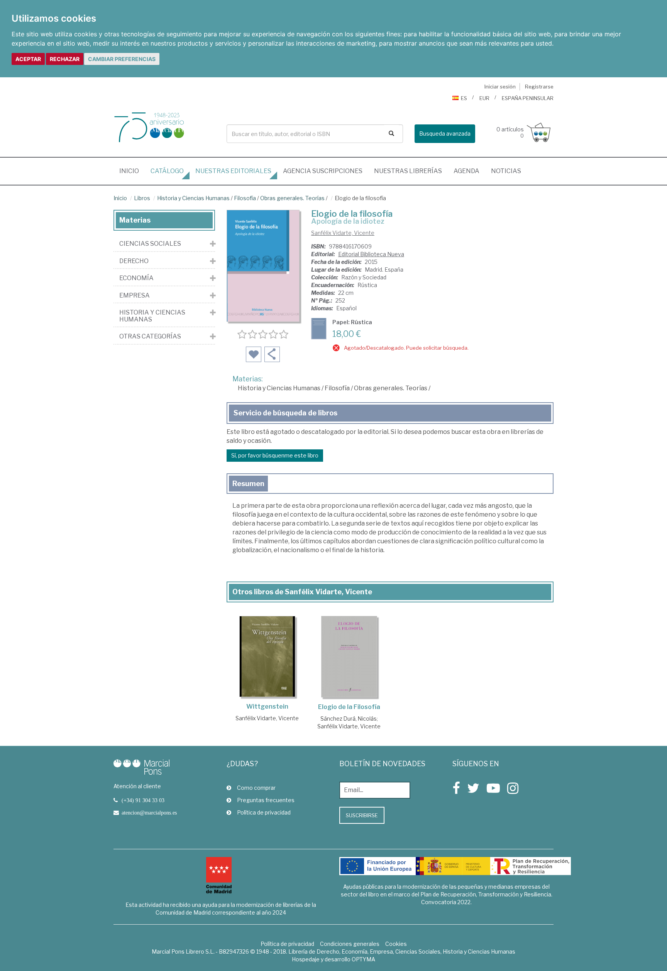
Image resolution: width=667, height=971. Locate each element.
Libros (142, 198)
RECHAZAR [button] (65, 59)
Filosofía (245, 198)
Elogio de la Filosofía (349, 707)
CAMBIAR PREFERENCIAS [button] (122, 59)
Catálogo (167, 171)
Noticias (506, 171)
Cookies (396, 943)
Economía (136, 278)
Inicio (132, 171)
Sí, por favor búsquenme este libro (274, 455)
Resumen (248, 484)
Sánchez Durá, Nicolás (348, 718)
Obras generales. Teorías (292, 198)
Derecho (134, 261)
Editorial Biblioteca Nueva (371, 254)
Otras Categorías (150, 336)
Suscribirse (362, 815)
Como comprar (256, 787)
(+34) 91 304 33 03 (143, 800)
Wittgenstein (267, 706)
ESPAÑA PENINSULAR (528, 98)
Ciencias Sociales (150, 243)
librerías (408, 171)
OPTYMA (363, 959)
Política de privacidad (264, 812)
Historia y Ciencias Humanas (193, 198)
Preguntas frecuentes (266, 800)
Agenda (466, 171)
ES (464, 98)
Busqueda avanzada (445, 133)
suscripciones (322, 171)
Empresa (134, 295)
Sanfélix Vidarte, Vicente (342, 233)
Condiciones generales (349, 943)
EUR (484, 98)
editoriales (233, 171)
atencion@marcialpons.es (149, 812)
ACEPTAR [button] (28, 59)
